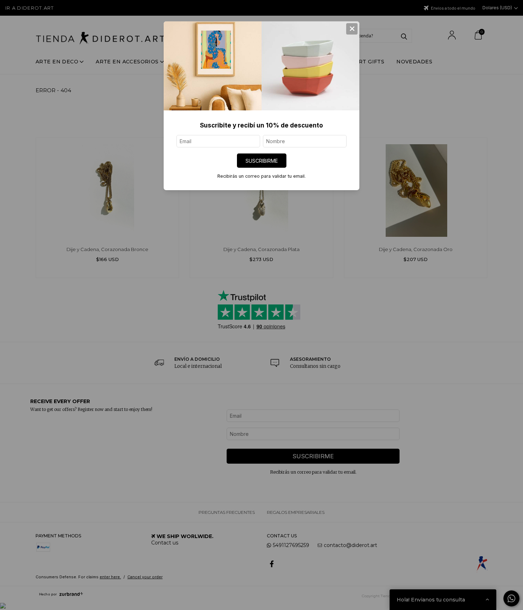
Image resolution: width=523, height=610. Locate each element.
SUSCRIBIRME (261, 161)
